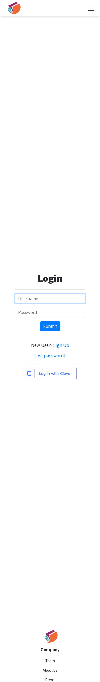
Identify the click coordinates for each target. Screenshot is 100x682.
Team (50, 661)
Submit (50, 326)
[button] (90, 8)
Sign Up (61, 345)
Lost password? (50, 356)
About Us (50, 670)
